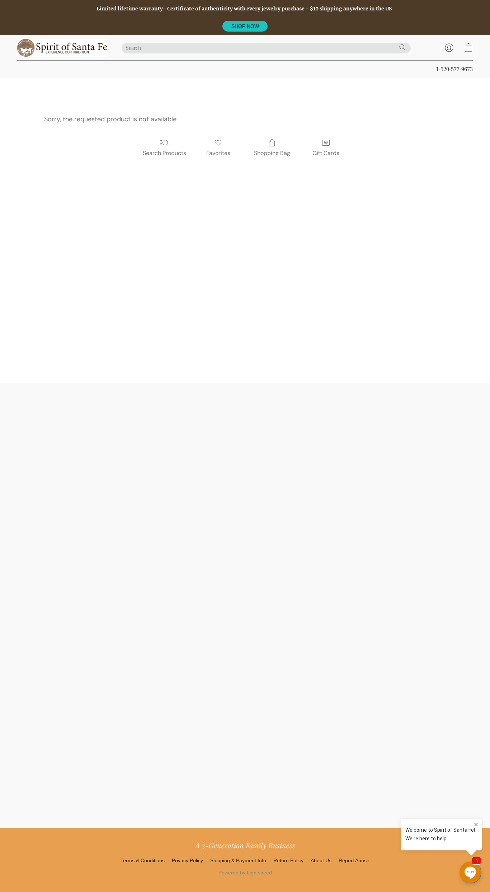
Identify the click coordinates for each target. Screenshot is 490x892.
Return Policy (288, 860)
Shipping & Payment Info (238, 860)
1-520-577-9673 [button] (454, 69)
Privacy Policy (187, 860)
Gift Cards (325, 153)
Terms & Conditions (143, 860)
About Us (321, 860)
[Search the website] (402, 47)
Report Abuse (354, 860)
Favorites (218, 153)
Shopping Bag (272, 153)
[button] (245, 26)
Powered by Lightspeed (245, 872)
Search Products (164, 153)
